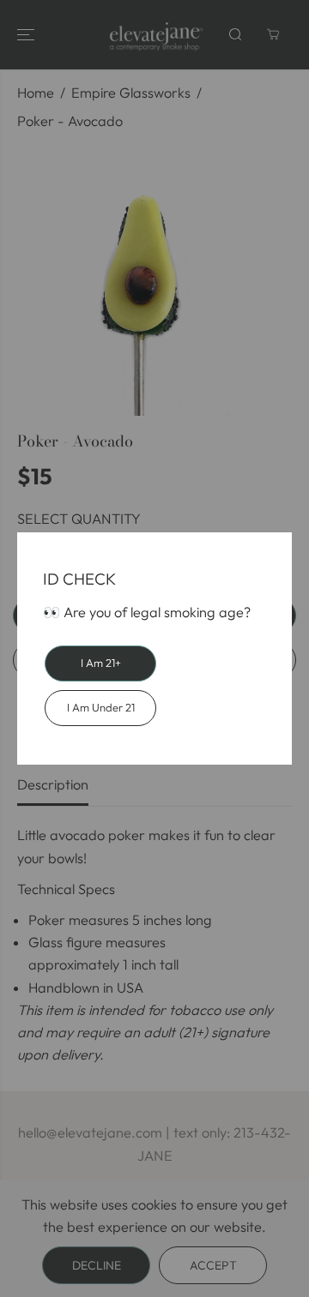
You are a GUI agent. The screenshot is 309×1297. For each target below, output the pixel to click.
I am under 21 (101, 707)
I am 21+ (101, 663)
